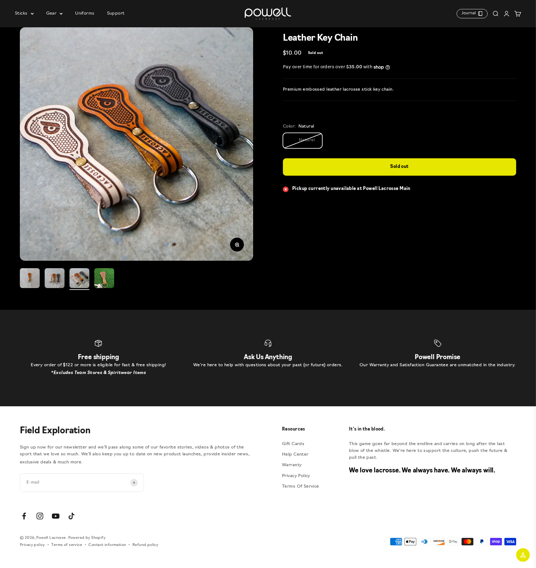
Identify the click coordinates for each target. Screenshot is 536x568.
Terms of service (66, 545)
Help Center (295, 454)
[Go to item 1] (30, 279)
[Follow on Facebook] (24, 516)
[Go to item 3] (79, 279)
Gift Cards (293, 444)
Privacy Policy (296, 476)
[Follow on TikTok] (71, 516)
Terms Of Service (300, 486)
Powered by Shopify (87, 538)
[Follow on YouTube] (55, 516)
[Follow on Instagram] (40, 516)
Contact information (107, 545)
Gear (51, 13)
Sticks (21, 13)
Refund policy (145, 545)
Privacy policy (32, 545)
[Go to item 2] (55, 279)
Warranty (292, 465)
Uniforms (84, 13)
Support (116, 13)
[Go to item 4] (104, 279)
